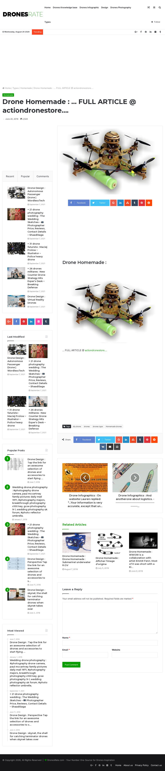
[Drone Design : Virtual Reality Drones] (16, 301)
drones (87, 426)
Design (104, 7)
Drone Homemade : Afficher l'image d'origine (107, 561)
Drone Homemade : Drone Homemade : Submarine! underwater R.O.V (76, 561)
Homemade (26, 88)
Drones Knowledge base (65, 7)
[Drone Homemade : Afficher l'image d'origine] (110, 544)
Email (66, 649)
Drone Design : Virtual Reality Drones (36, 299)
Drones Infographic (89, 7)
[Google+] (136, 32)
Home (47, 7)
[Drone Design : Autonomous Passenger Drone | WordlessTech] (16, 193)
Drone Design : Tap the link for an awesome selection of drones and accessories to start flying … (37, 469)
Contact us (156, 765)
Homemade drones (114, 426)
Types (47, 22)
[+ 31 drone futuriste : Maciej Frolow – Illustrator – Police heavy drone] (16, 248)
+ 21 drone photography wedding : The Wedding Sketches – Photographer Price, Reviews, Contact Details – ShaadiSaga (37, 222)
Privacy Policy (142, 765)
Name (66, 637)
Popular (25, 176)
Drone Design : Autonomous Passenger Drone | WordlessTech (36, 194)
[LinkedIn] (150, 32)
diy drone (77, 426)
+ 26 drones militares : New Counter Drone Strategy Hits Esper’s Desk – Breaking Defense (36, 278)
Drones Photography (120, 7)
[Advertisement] (82, 60)
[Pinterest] (145, 32)
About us (128, 765)
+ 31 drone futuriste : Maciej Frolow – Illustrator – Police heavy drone (37, 251)
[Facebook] (140, 32)
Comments (43, 176)
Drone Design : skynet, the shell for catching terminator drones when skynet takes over (37, 599)
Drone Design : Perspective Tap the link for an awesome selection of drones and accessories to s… (37, 570)
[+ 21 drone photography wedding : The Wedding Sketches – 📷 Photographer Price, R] (16, 214)
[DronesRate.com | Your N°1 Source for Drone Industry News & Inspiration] (22, 15)
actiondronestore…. (96, 350)
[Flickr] (155, 32)
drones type (98, 426)
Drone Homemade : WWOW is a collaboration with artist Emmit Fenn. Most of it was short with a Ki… (143, 559)
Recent (10, 176)
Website (116, 649)
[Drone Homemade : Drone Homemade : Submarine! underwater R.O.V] (76, 543)
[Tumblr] (160, 32)
